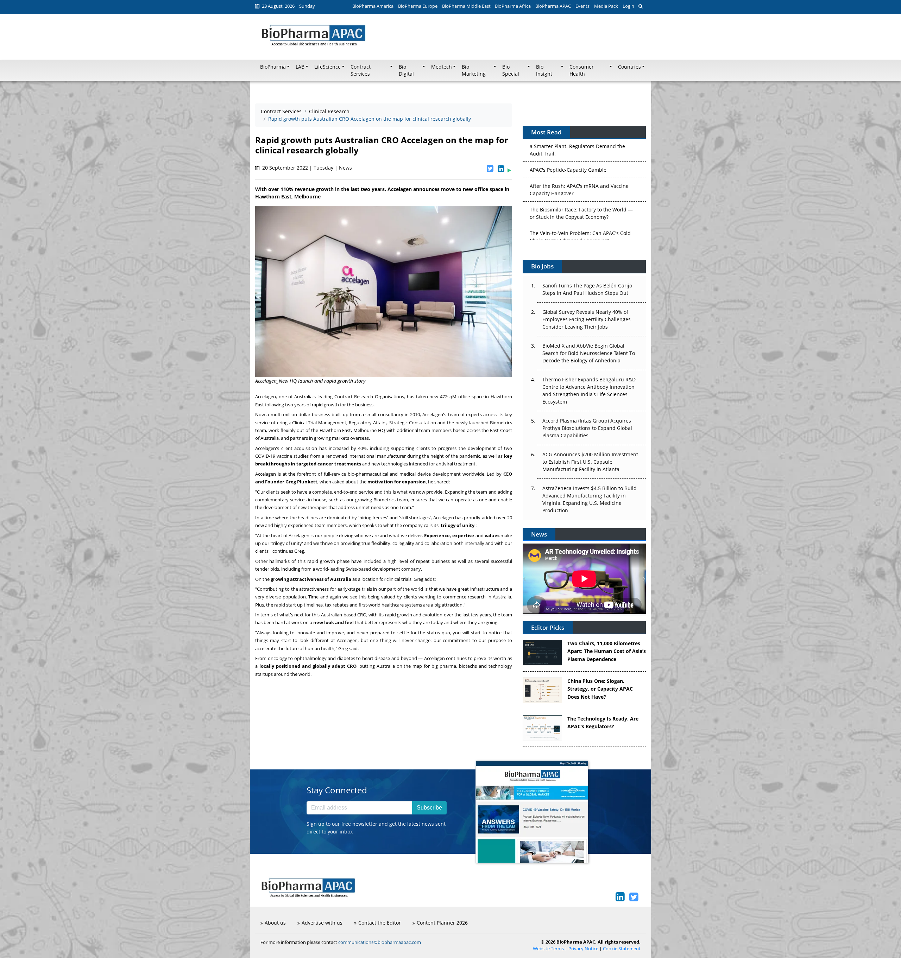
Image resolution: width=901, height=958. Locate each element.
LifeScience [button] (327, 67)
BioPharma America (372, 6)
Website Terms (548, 949)
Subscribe (429, 808)
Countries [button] (629, 67)
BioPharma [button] (273, 67)
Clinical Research (329, 111)
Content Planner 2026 (442, 922)
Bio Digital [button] (406, 70)
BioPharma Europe (417, 6)
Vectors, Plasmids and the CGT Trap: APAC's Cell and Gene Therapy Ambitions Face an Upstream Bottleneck (581, 221)
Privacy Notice (583, 949)
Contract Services (281, 111)
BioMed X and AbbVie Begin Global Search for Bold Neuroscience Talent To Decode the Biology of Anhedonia (588, 353)
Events (582, 6)
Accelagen (265, 396)
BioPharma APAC (553, 6)
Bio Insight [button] (544, 70)
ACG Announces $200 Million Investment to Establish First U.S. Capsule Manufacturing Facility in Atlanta (590, 461)
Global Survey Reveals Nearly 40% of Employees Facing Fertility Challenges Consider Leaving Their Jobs (586, 319)
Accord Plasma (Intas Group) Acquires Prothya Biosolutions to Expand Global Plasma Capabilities (587, 428)
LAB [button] (300, 67)
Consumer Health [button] (581, 70)
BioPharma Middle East (466, 6)
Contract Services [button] (361, 70)
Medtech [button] (441, 67)
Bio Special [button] (510, 70)
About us (275, 922)
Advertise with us (322, 922)
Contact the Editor (379, 922)
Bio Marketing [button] (474, 70)
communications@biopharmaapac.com (379, 942)
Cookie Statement (622, 949)
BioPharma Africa (513, 6)
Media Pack (606, 6)
